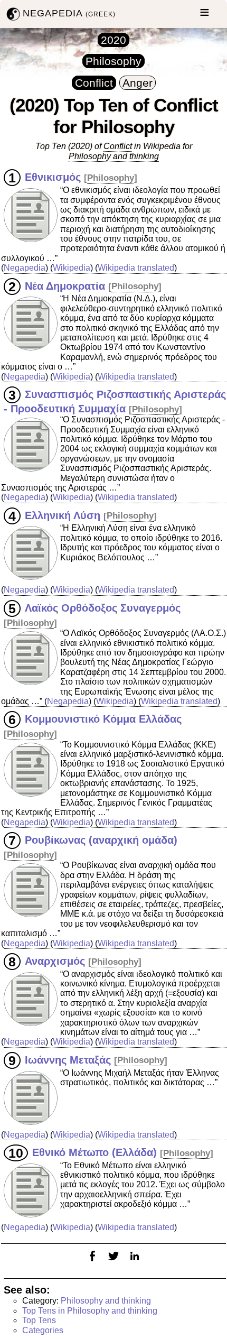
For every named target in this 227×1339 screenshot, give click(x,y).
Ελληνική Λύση (62, 515)
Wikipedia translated (136, 267)
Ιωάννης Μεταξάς (68, 1059)
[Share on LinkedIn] (134, 1262)
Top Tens (39, 1320)
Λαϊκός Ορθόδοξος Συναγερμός (103, 608)
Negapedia (24, 267)
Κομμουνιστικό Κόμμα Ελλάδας (103, 719)
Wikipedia (71, 267)
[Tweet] (113, 1262)
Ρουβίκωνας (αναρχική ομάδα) (101, 840)
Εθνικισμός (53, 177)
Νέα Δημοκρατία (65, 285)
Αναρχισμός (55, 961)
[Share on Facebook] (92, 1262)
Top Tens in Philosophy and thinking (89, 1310)
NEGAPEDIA (69, 13)
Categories (42, 1330)
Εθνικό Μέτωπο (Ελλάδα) (94, 1152)
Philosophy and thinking (106, 1300)
